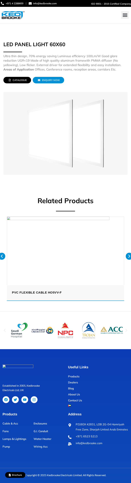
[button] (125, 15)
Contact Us (75, 400)
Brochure (17, 474)
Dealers (73, 382)
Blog (71, 388)
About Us (74, 394)
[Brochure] (10, 475)
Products (73, 376)
